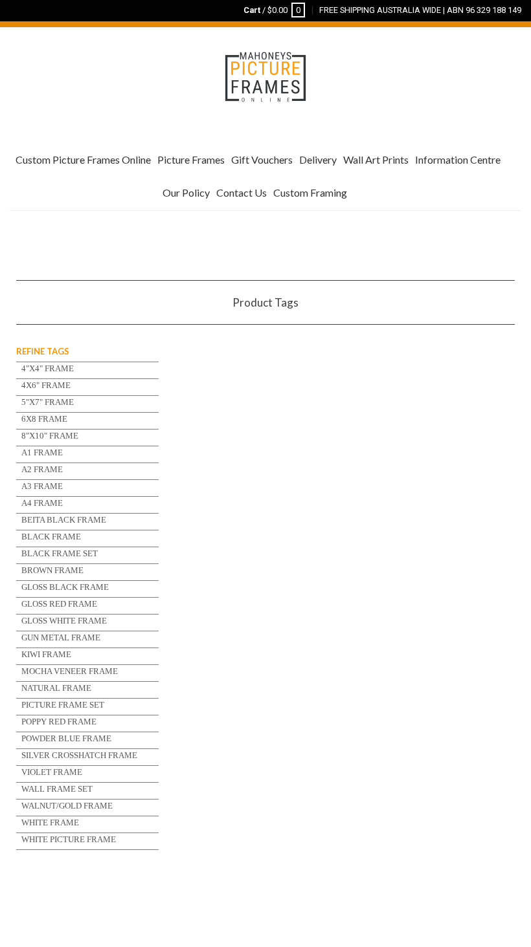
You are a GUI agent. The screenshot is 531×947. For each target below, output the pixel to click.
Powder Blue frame (66, 738)
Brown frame (52, 570)
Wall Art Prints (376, 159)
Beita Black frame (63, 520)
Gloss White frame (64, 621)
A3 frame (42, 486)
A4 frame (42, 503)
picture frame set (62, 705)
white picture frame (68, 839)
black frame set (59, 553)
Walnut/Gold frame (67, 806)
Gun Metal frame (60, 637)
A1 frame (42, 452)
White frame (50, 822)
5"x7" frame (47, 402)
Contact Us (241, 192)
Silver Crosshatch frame (79, 755)
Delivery (318, 159)
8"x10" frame (49, 436)
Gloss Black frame (65, 587)
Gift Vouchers (262, 159)
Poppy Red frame (58, 721)
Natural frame (56, 688)
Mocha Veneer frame (69, 671)
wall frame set (57, 789)
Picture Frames (191, 159)
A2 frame (42, 469)
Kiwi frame (46, 654)
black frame (51, 536)
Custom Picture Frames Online (83, 159)
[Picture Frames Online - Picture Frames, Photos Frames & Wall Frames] (265, 75)
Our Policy (186, 192)
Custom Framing (310, 192)
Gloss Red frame (59, 604)
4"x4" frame (47, 368)
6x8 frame (44, 419)
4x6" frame (46, 385)
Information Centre (458, 159)
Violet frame (51, 772)
